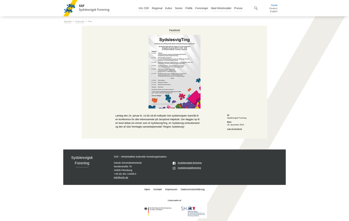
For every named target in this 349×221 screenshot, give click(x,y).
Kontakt (158, 189)
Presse (238, 8)
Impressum (171, 189)
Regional (157, 8)
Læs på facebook (234, 129)
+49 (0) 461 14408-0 (125, 173)
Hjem (147, 189)
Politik (188, 8)
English (273, 11)
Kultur (168, 8)
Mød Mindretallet (221, 8)
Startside (68, 21)
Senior (179, 8)
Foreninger (201, 8)
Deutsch (273, 8)
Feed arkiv (79, 21)
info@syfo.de (121, 177)
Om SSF (144, 8)
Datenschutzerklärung (193, 189)
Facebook (174, 30)
